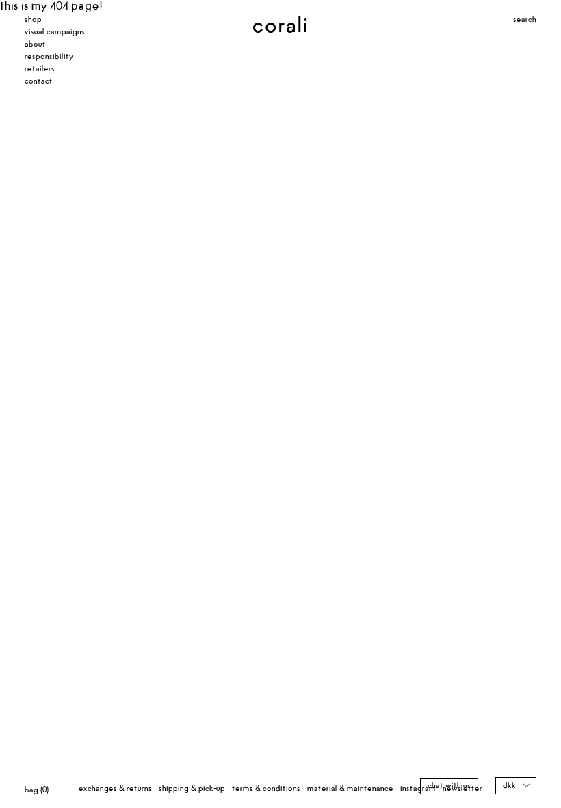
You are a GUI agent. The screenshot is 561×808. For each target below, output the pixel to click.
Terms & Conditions (266, 788)
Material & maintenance (350, 788)
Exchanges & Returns (115, 788)
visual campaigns (55, 31)
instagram (418, 788)
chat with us (449, 785)
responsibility (49, 56)
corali (261, 26)
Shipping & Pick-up (192, 788)
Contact (39, 81)
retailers (40, 68)
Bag (37, 789)
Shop (33, 19)
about (35, 44)
